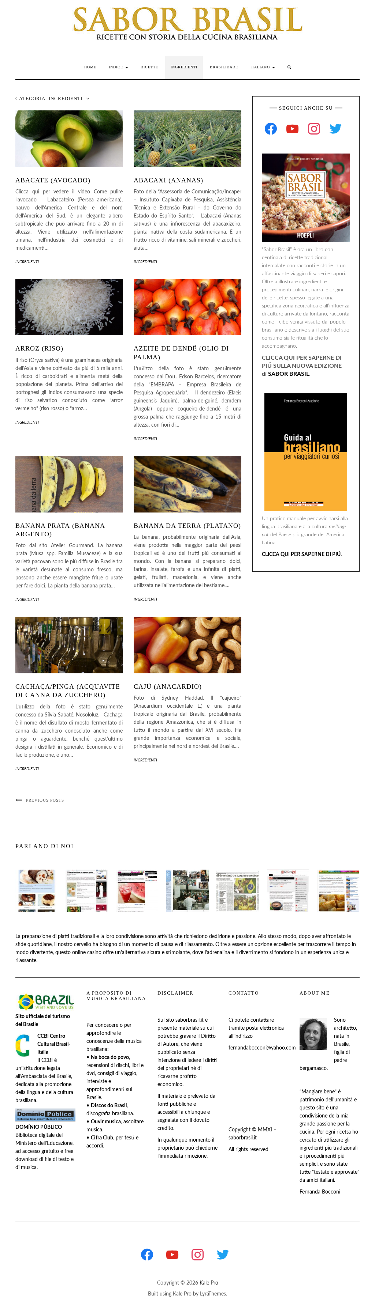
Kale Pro (209, 1283)
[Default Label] (292, 128)
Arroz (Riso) (39, 348)
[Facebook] (270, 128)
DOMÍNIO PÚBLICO (38, 1127)
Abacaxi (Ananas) (168, 180)
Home (90, 67)
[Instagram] (314, 128)
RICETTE (149, 67)
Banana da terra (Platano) (187, 525)
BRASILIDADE (224, 67)
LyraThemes (213, 1294)
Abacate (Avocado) (52, 180)
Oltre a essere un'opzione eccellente (255, 944)
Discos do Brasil (109, 1105)
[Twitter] (335, 128)
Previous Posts (45, 800)
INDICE (117, 67)
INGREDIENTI (184, 67)
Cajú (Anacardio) (168, 686)
